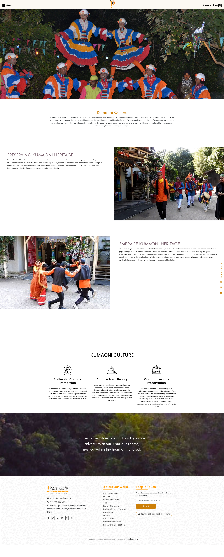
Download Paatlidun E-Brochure (155, 514)
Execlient (134, 539)
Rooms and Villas (111, 499)
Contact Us (108, 518)
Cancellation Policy (112, 521)
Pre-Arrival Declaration (114, 525)
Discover (107, 496)
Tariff (105, 503)
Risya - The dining (111, 506)
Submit (146, 506)
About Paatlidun (110, 493)
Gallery (106, 515)
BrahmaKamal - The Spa (114, 509)
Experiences (108, 512)
